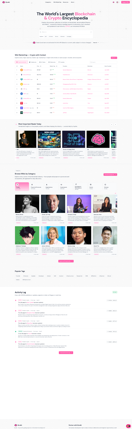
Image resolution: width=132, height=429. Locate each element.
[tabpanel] (66, 90)
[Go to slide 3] (116, 193)
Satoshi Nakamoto (67, 70)
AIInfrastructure (27, 279)
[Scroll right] (115, 124)
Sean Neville (73, 93)
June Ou (65, 108)
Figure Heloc (26, 108)
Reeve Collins (66, 79)
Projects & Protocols (27, 331)
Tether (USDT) (26, 79)
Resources (65, 2)
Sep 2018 (107, 93)
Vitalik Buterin (66, 74)
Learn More (89, 42)
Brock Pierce (73, 79)
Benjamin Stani (31, 313)
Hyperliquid (26, 112)
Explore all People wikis (65, 261)
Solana (89, 98)
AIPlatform (93, 276)
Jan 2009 (107, 70)
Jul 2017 (107, 84)
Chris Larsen (66, 89)
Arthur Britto (79, 89)
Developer (41, 276)
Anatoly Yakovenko (67, 98)
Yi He (75, 84)
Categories (48, 2)
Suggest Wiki (125, 2)
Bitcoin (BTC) (26, 70)
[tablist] (40, 62)
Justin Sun (65, 103)
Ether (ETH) (26, 74)
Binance (25, 84)
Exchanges (69, 36)
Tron (24, 103)
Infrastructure (70, 276)
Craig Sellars (80, 79)
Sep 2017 (107, 103)
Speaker (33, 276)
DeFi (46, 36)
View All (113, 57)
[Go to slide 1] (114, 193)
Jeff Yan (65, 112)
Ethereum (63, 36)
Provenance (91, 108)
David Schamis (31, 344)
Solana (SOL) (26, 98)
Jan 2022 (107, 108)
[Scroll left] (111, 124)
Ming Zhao (30, 323)
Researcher (79, 276)
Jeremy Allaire (66, 93)
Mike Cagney (70, 108)
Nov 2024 (107, 112)
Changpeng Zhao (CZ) (68, 84)
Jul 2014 (107, 74)
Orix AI (30, 333)
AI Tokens (51, 36)
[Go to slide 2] (115, 193)
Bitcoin (56, 36)
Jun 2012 (107, 89)
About (72, 2)
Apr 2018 (107, 98)
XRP (24, 89)
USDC (24, 93)
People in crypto (25, 300)
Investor (61, 276)
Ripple (89, 89)
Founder (18, 276)
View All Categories (109, 174)
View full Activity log (65, 352)
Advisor (49, 276)
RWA (87, 276)
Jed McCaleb (73, 89)
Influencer (101, 276)
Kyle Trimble (30, 302)
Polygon (90, 79)
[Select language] (118, 2)
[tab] (21, 62)
